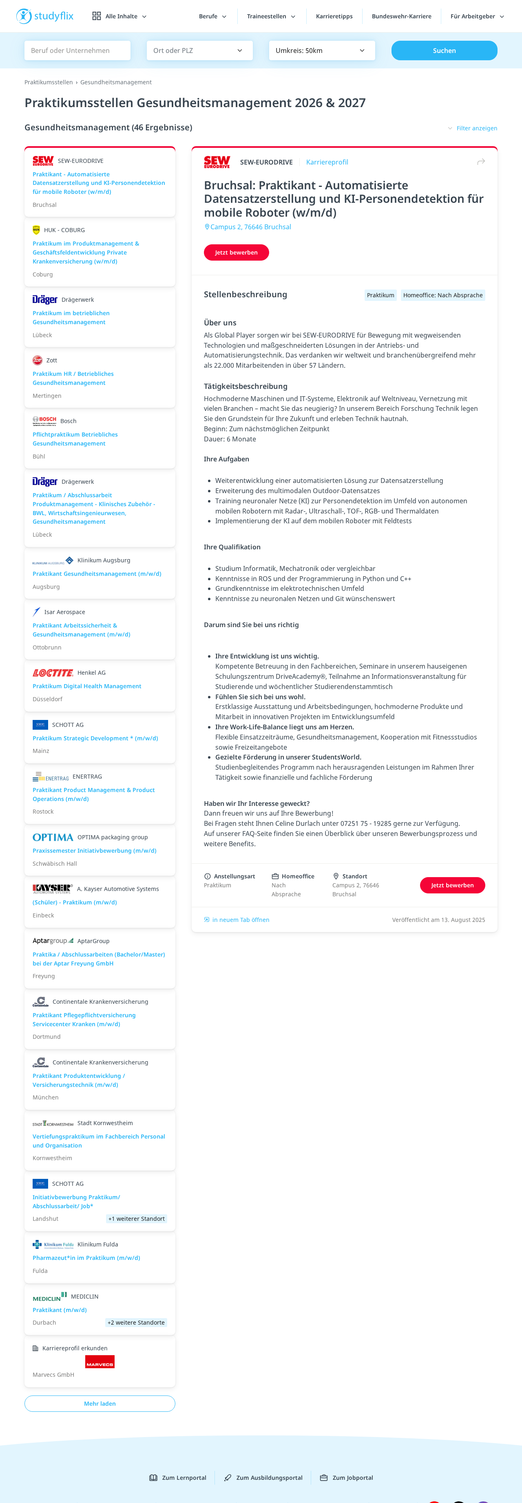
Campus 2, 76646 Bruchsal (250, 226)
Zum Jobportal (353, 1477)
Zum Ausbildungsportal (270, 1477)
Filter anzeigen (477, 128)
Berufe (209, 16)
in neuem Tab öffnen (241, 920)
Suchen (444, 50)
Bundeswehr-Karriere (401, 16)
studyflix (54, 16)
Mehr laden (100, 1403)
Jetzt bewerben (236, 252)
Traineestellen (267, 16)
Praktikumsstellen (48, 82)
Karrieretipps (334, 16)
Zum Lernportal (184, 1477)
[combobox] (188, 51)
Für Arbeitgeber (474, 16)
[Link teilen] (479, 162)
